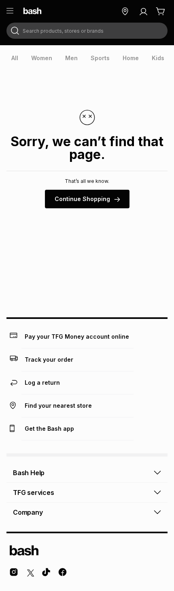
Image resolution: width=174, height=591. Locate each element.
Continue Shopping (82, 198)
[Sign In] (143, 11)
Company (28, 512)
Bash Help (29, 473)
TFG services (33, 492)
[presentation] (14, 58)
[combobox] (87, 31)
